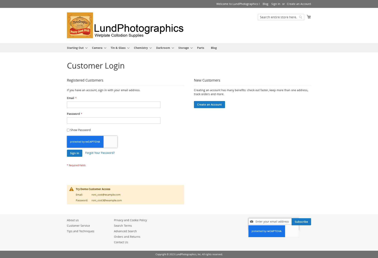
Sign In (275, 4)
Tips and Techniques (80, 231)
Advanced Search (125, 231)
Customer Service (78, 225)
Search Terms (123, 225)
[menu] (189, 47)
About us (73, 220)
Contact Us (121, 242)
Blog (265, 4)
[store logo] (128, 25)
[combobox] (281, 17)
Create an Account (299, 4)
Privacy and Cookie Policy (130, 220)
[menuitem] (76, 47)
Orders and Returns (127, 237)
